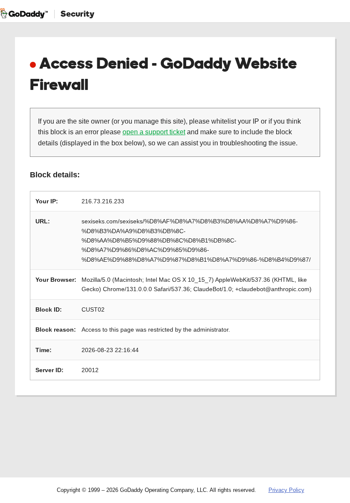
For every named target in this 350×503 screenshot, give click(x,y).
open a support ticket (153, 132)
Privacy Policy (286, 490)
